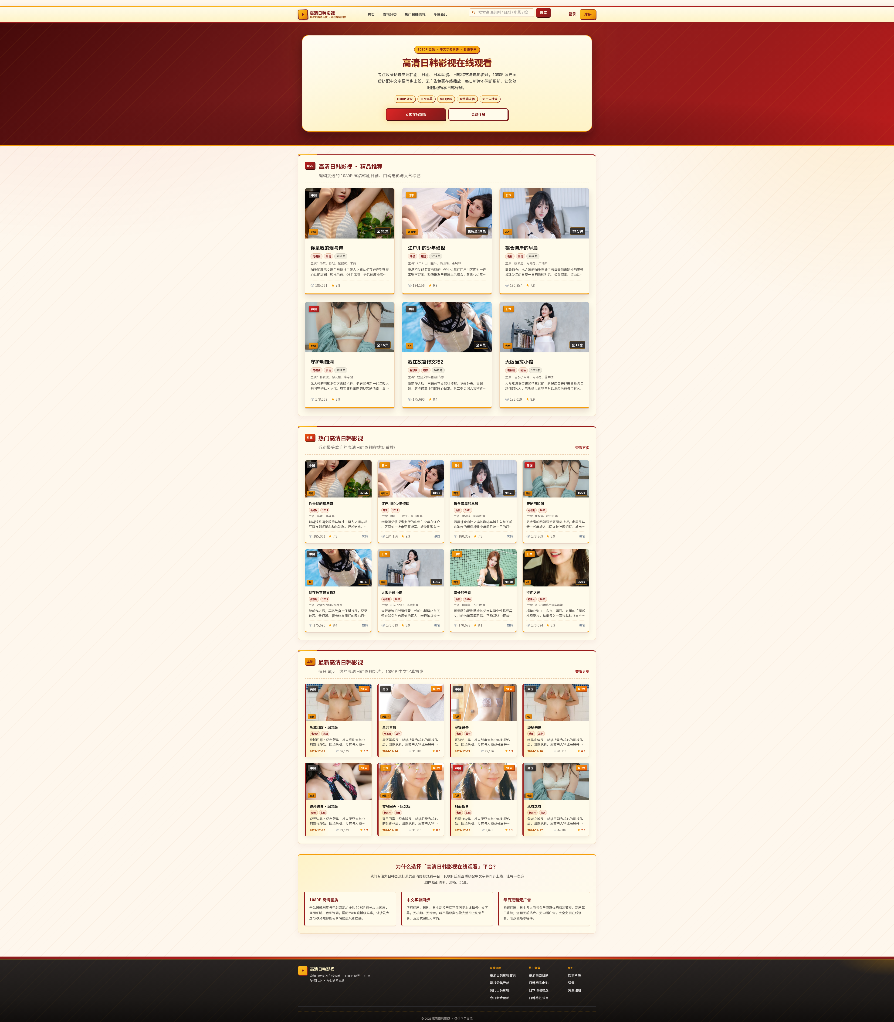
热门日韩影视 (415, 14)
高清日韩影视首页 (503, 975)
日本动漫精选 (539, 990)
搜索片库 (574, 975)
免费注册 (478, 114)
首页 (371, 14)
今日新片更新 (499, 997)
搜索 (543, 12)
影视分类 (390, 14)
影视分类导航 (499, 982)
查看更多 (582, 447)
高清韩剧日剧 (539, 975)
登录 (572, 14)
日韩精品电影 (539, 982)
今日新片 (440, 14)
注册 (588, 14)
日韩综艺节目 (539, 997)
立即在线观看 (415, 114)
